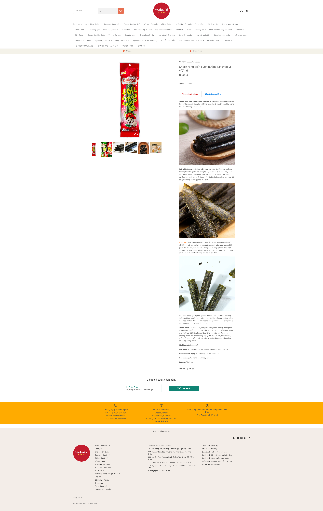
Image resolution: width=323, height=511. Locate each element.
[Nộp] (121, 11)
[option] (94, 149)
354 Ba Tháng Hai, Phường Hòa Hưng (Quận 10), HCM (169, 449)
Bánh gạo (98, 449)
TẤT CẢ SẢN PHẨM (102, 446)
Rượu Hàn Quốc (101, 486)
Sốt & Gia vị (99, 471)
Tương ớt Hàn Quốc (102, 455)
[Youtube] (238, 438)
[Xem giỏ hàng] (247, 10)
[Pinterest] (245, 438)
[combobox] (85, 11)
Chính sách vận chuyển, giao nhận (215, 458)
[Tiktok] (249, 438)
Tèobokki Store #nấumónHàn (159, 446)
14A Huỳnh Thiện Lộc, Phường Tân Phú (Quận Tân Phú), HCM (170, 453)
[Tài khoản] (241, 10)
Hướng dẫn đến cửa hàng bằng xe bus (217, 461)
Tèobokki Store (92, 503)
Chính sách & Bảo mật (210, 446)
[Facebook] (234, 438)
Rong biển (183, 242)
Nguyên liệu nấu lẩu (103, 489)
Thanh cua (99, 483)
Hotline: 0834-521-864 (211, 464)
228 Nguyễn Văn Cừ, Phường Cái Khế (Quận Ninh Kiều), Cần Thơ (172, 466)
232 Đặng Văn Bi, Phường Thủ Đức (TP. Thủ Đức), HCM (170, 462)
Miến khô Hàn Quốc (103, 464)
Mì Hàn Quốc (100, 461)
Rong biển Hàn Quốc (103, 467)
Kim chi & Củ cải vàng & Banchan (107, 474)
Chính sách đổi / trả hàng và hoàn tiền (217, 455)
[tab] (190, 94)
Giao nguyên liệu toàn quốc (159, 471)
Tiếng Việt (76, 497)
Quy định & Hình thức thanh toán (214, 452)
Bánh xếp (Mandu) (102, 480)
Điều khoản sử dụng (209, 449)
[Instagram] (241, 438)
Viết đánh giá (183, 388)
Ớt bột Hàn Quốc (101, 458)
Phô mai (98, 477)
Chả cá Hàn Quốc (102, 452)
